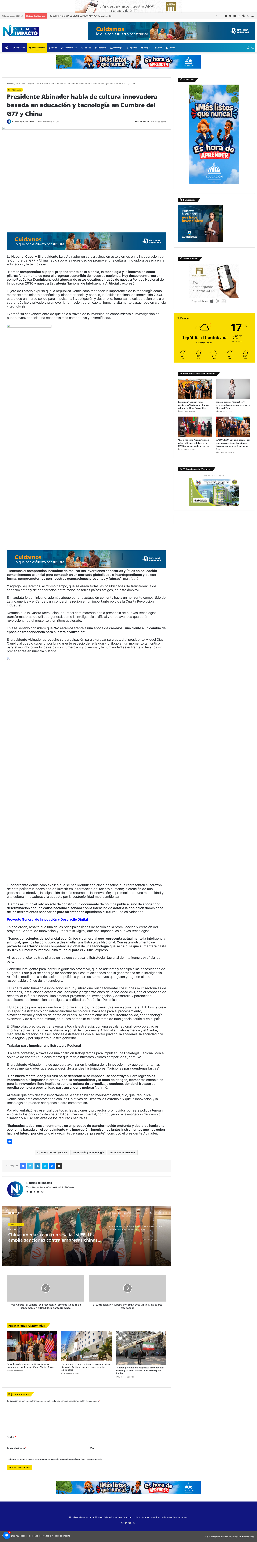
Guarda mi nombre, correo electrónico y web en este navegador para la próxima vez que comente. (55, 1459)
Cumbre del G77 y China (53, 1152)
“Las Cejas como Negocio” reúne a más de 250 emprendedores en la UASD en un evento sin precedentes (194, 443)
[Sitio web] (28, 1192)
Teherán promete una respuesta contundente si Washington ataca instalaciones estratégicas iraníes (140, 1370)
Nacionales (20, 48)
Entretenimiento (70, 48)
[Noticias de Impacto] (20, 31)
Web (92, 1448)
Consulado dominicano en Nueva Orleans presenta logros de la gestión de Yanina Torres (30, 1365)
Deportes (132, 48)
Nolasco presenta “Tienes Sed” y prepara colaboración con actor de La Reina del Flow (233, 405)
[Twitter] (35, 1192)
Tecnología (117, 48)
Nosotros (215, 1536)
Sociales (87, 48)
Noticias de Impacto (21, 122)
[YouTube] (39, 1192)
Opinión (171, 48)
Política (53, 48)
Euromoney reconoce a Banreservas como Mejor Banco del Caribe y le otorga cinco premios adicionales (86, 1367)
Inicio (11, 83)
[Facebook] (31, 1192)
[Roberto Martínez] (128, 6)
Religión (147, 48)
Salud (159, 48)
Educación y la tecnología (89, 1152)
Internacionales (38, 48)
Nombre (11, 1437)
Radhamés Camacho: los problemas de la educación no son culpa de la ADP (83, 16)
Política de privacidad (231, 1536)
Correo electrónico (16, 1448)
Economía (101, 48)
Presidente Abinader (123, 1152)
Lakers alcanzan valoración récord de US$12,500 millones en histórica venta (48, 1236)
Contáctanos (248, 1536)
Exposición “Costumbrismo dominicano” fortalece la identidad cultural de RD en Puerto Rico (194, 405)
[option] (86, 1236)
